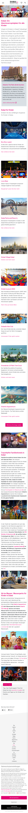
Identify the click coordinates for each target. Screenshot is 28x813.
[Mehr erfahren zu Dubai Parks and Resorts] (14, 205)
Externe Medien (22, 793)
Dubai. (14, 2)
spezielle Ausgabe (17, 690)
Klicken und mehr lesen (8, 259)
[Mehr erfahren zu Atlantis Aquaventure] (14, 393)
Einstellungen (7, 791)
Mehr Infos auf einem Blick (9, 305)
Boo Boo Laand (6, 142)
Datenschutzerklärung (6, 789)
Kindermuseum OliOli (8, 289)
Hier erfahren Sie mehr (8, 152)
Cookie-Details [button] (7, 811)
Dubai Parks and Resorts (9, 218)
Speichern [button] (14, 802)
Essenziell (5, 793)
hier (4, 568)
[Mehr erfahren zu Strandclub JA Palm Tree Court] (14, 352)
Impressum (21, 811)
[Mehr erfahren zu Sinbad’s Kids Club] (14, 317)
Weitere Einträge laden (14, 425)
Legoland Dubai (18, 546)
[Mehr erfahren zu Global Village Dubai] (14, 244)
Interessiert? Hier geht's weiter (10, 336)
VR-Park (21, 658)
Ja (4, 710)
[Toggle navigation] (3, 2)
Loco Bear (4, 181)
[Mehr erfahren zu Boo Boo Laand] (14, 129)
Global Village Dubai (7, 257)
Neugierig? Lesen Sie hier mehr (10, 189)
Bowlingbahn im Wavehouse (13, 490)
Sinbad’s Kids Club (7, 326)
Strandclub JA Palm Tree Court (11, 365)
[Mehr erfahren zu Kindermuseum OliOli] (14, 276)
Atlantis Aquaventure (8, 406)
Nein (11, 710)
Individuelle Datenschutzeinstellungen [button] (14, 807)
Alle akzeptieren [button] (14, 797)
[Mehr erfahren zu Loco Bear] (14, 168)
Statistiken (13, 793)
